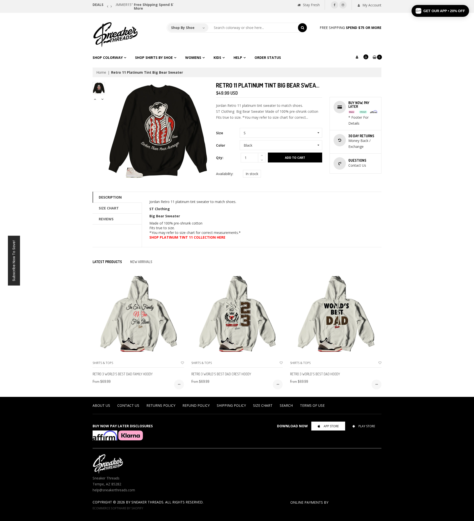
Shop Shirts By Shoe (154, 57)
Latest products (107, 262)
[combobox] (253, 27)
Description (110, 197)
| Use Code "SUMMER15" (144, 4)
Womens (193, 57)
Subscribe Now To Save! (13, 260)
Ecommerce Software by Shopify (118, 508)
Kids (217, 57)
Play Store (366, 426)
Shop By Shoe (183, 27)
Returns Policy (160, 405)
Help (238, 57)
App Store (331, 426)
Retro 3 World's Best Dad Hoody (315, 374)
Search (286, 405)
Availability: (224, 173)
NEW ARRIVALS (141, 262)
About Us (101, 405)
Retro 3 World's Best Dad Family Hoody (123, 374)
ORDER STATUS (268, 57)
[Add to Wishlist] (182, 363)
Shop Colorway (108, 57)
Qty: (219, 157)
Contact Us (128, 405)
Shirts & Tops (103, 363)
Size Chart (109, 208)
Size (219, 133)
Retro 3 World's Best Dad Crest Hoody (221, 374)
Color (220, 145)
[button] (440, 11)
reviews (106, 219)
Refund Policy (196, 405)
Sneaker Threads (147, 502)
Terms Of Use (312, 405)
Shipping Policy (231, 405)
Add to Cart (295, 158)
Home (101, 72)
